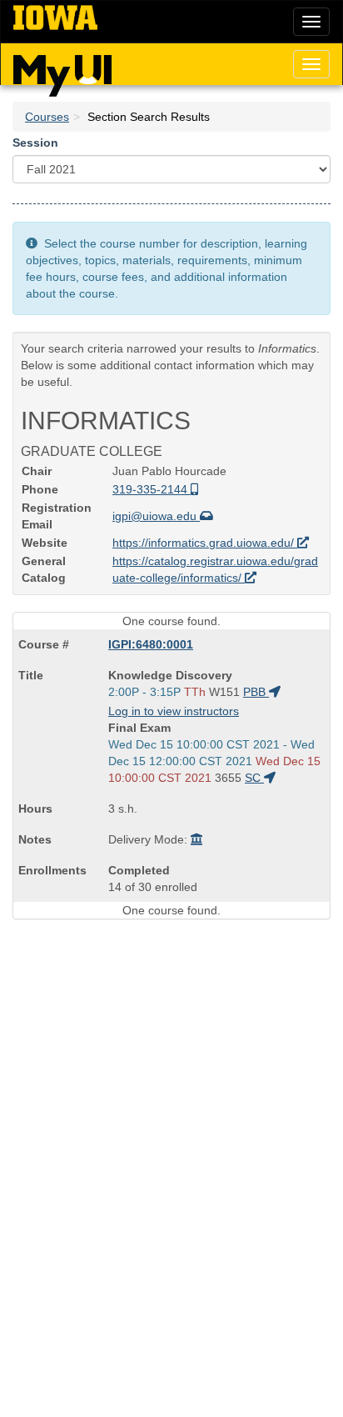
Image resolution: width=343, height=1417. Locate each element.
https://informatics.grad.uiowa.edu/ (204, 542)
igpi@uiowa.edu (156, 516)
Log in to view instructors (173, 711)
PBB (256, 691)
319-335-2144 (151, 489)
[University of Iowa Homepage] (55, 18)
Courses (47, 116)
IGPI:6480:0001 (150, 644)
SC (254, 777)
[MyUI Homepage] (62, 70)
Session (35, 142)
